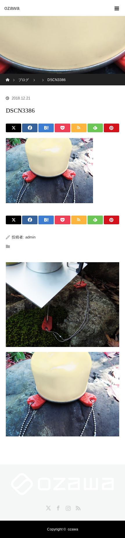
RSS (77, 507)
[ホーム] (8, 76)
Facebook (57, 507)
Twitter (47, 507)
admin (30, 237)
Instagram (67, 507)
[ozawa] (53, 8)
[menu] (117, 8)
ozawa (73, 529)
